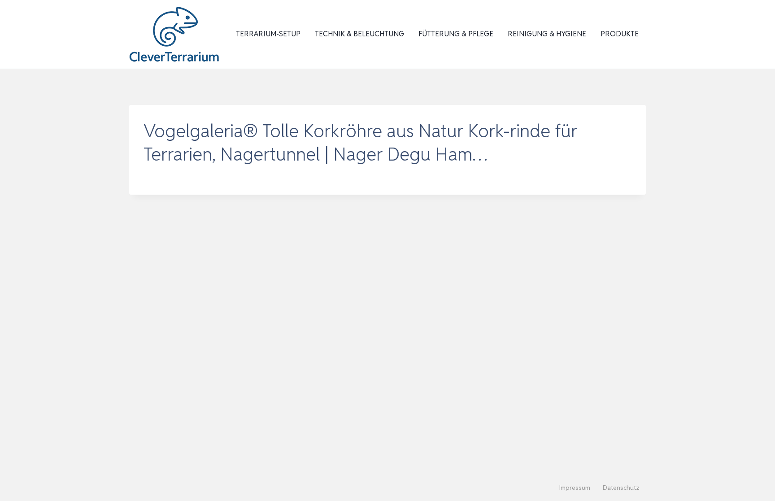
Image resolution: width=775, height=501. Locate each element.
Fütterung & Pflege (455, 34)
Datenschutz (621, 488)
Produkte (620, 34)
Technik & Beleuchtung (359, 34)
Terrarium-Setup (268, 34)
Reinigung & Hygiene (547, 34)
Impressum (574, 488)
